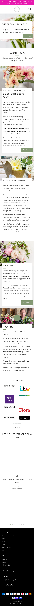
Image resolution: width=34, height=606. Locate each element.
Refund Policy (6, 565)
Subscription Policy (8, 571)
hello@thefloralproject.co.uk (11, 580)
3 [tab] (14, 524)
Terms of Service (7, 568)
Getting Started (6, 547)
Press (3, 550)
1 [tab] (10, 524)
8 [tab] (23, 524)
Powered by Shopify (17, 601)
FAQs (3, 541)
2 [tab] (12, 524)
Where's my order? (8, 536)
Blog (3, 544)
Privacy (4, 562)
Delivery (4, 539)
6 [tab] (19, 524)
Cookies (4, 559)
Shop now (16, 427)
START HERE (28, 36)
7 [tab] (21, 524)
